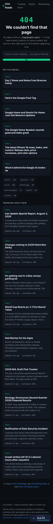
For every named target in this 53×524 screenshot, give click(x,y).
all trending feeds (39, 483)
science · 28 (10, 195)
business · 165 (27, 180)
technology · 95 (27, 185)
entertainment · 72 (13, 190)
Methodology (44, 4)
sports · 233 (10, 180)
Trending (21, 4)
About (20, 7)
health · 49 (31, 190)
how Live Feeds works (28, 486)
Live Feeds (8, 5)
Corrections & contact (22, 517)
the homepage (19, 483)
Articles (32, 4)
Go (26, 60)
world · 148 (9, 185)
